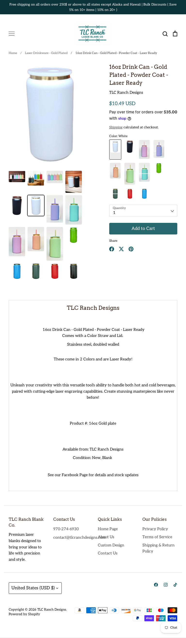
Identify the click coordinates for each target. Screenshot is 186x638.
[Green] (130, 173)
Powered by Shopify (24, 614)
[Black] (130, 149)
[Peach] (115, 173)
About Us (106, 537)
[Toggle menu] (11, 34)
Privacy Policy (155, 529)
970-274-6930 (66, 529)
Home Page (108, 529)
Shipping (116, 127)
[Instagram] (165, 585)
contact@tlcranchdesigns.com (79, 537)
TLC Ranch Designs (126, 92)
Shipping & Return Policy (158, 548)
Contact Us (107, 553)
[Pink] (144, 149)
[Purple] (159, 149)
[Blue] (144, 194)
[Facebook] (156, 585)
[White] (115, 149)
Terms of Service (157, 537)
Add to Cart (143, 228)
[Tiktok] (175, 585)
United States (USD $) (33, 588)
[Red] (130, 194)
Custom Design (111, 545)
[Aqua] (144, 173)
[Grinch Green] (159, 173)
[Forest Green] (115, 194)
